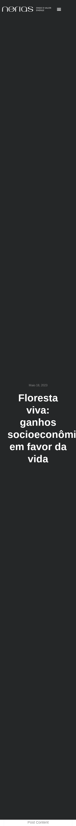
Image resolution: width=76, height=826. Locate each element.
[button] (59, 9)
